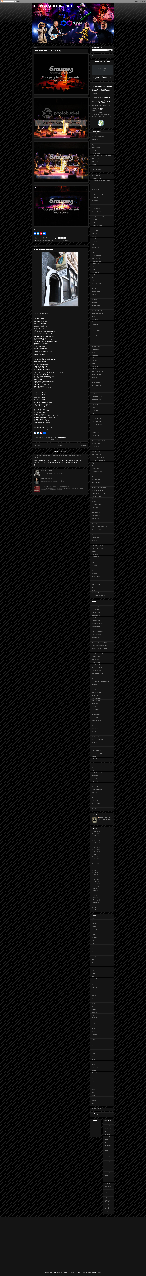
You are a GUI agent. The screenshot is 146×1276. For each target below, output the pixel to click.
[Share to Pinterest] (65, 238)
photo (58, 240)
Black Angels (95, 247)
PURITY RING (95, 507)
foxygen (94, 981)
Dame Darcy (95, 775)
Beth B (93, 770)
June (94, 890)
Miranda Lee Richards (98, 457)
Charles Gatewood (97, 773)
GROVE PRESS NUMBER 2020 (100, 681)
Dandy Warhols (96, 286)
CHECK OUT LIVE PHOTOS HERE (101, 115)
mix (93, 1020)
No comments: (49, 238)
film (93, 976)
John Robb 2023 (96, 698)
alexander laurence (104, 817)
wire (93, 1097)
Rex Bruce (94, 795)
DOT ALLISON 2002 (97, 308)
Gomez (94, 363)
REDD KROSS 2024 (97, 518)
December (96, 877)
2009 (95, 870)
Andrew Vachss (96, 615)
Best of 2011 (107, 1142)
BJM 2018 (94, 241)
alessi (93, 921)
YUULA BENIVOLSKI (97, 169)
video (64, 240)
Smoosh (94, 534)
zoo (93, 1103)
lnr (92, 1006)
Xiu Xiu (93, 590)
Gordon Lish (95, 678)
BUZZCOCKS (95, 264)
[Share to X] (62, 238)
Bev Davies (95, 102)
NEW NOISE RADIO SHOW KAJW (101, 105)
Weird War (94, 581)
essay (93, 970)
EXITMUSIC (95, 324)
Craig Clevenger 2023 (98, 654)
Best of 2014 (107, 1150)
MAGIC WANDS (96, 435)
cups (93, 959)
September (96, 883)
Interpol (94, 388)
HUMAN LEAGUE (96, 385)
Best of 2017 (107, 1159)
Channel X (94, 142)
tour (61, 240)
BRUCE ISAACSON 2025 (98, 631)
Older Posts (83, 446)
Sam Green (95, 800)
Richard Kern (95, 797)
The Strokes (107, 1211)
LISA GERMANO (96, 421)
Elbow (93, 322)
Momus (94, 465)
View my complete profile (104, 819)
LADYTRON (95, 410)
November (96, 879)
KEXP (105, 1197)
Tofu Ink (94, 164)
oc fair (93, 1039)
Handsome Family (96, 374)
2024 (95, 835)
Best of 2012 (107, 1145)
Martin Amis (95, 706)
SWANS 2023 (95, 557)
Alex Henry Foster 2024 (98, 194)
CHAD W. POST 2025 (97, 640)
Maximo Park (95, 446)
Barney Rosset (96, 620)
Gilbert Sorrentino (96, 676)
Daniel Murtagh (96, 101)
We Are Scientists (96, 576)
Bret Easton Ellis (96, 626)
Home (60, 446)
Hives (93, 380)
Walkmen (94, 573)
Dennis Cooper (96, 662)
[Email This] (58, 238)
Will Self (94, 756)
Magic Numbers (96, 432)
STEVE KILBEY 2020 (97, 546)
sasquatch (94, 1070)
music (55, 240)
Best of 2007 (107, 1131)
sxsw (93, 1078)
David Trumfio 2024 (97, 288)
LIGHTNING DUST (97, 418)
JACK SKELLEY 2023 (97, 695)
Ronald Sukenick (96, 734)
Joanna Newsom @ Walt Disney (47, 50)
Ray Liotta (94, 792)
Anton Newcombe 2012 (98, 208)
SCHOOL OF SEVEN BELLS (99, 526)
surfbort (94, 1075)
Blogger (99, 1272)
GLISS (93, 358)
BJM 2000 (94, 233)
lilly (92, 998)
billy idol (94, 943)
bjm (93, 945)
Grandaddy (95, 366)
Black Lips (94, 250)
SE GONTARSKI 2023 (98, 739)
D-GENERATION (96, 283)
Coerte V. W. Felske (97, 651)
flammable (94, 979)
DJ (51, 439)
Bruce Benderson (96, 629)
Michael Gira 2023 (97, 712)
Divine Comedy (96, 305)
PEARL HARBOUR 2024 (98, 493)
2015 (95, 856)
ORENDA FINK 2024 (97, 490)
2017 (95, 851)
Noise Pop (107, 1204)
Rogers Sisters (96, 523)
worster (94, 1100)
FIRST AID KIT (96, 333)
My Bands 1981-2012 (107, 1201)
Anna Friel (94, 767)
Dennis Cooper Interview (46, 478)
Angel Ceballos (96, 100)
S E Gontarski (95, 736)
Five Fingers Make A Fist (107, 1187)
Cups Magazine (96, 145)
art (92, 932)
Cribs (93, 280)
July (94, 888)
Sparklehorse (95, 540)
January (95, 902)
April (94, 895)
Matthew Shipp (96, 443)
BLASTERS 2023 (96, 252)
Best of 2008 (107, 1134)
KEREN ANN (95, 404)
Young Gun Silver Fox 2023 (99, 595)
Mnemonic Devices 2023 (98, 460)
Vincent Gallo (95, 808)
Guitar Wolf (95, 369)
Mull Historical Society (97, 471)
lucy (93, 1015)
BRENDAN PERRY (97, 258)
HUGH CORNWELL (97, 382)
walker (93, 1089)
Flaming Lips (95, 335)
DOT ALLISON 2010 (97, 310)
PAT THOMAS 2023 (97, 720)
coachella (94, 954)
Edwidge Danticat (96, 670)
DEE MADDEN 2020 (97, 294)
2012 (95, 863)
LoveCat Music (96, 153)
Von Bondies (95, 570)
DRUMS (94, 316)
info (93, 992)
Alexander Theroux (97, 606)
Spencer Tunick (96, 806)
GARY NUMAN (96, 346)
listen (51, 240)
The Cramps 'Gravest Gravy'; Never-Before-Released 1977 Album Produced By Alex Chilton (58, 457)
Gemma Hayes (96, 349)
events (93, 973)
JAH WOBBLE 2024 (97, 396)
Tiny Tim (94, 562)
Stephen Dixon (96, 745)
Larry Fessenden (96, 778)
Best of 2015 (107, 1153)
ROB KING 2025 (96, 731)
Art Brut (94, 222)
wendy (93, 1095)
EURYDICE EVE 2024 (97, 673)
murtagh (94, 1026)
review (93, 1064)
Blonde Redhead (96, 255)
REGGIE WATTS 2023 (98, 521)
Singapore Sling (96, 532)
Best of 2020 (107, 1167)
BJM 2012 (94, 236)
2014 (95, 858)
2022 (95, 840)
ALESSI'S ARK (95, 189)
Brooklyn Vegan (96, 139)
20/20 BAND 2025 (96, 178)
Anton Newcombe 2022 (98, 217)
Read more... (95, 93)
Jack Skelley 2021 (96, 692)
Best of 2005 (107, 1125)
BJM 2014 (94, 239)
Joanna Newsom (96, 399)
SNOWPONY (95, 537)
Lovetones (94, 427)
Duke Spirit (95, 319)
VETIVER (94, 568)
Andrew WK (95, 200)
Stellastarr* (95, 543)
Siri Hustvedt (95, 742)
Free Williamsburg (107, 1191)
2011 (95, 865)
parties (93, 1042)
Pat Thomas (95, 717)
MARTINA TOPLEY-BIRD (98, 440)
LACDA (94, 150)
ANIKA (93, 203)
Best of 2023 (107, 1175)
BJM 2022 (94, 244)
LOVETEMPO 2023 (97, 424)
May (94, 893)
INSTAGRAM (95, 108)
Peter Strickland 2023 (97, 786)
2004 (95, 909)
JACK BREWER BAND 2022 (99, 391)
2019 (95, 847)
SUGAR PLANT (96, 551)
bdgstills (94, 934)
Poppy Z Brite (95, 725)
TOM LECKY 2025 (97, 753)
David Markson (96, 659)
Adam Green (95, 183)
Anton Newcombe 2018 (98, 214)
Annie (93, 205)
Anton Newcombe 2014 (98, 211)
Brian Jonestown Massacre (99, 136)
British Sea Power (96, 261)
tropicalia (94, 1084)
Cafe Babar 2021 (96, 634)
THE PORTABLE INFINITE (52, 6)
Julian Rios (95, 703)
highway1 (94, 987)
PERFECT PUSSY (96, 496)
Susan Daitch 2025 (97, 750)
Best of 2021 (107, 1170)
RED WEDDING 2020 (97, 512)
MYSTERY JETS (96, 479)
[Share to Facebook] (63, 238)
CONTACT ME (108, 1184)
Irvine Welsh (95, 689)
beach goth (95, 937)
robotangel (95, 1067)
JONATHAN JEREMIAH (98, 402)
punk (93, 1056)
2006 (95, 905)
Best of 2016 (107, 1156)
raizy (93, 1062)
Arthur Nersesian (96, 618)
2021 (95, 842)
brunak (93, 948)
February (95, 900)
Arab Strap (95, 219)
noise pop (94, 1034)
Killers (93, 407)
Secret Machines (96, 529)
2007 (95, 874)
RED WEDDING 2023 (97, 515)
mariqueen (95, 1017)
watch (67, 240)
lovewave (94, 1012)
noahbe (94, 1031)
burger (93, 951)
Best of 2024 (107, 1178)
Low (93, 429)
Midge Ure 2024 (96, 452)
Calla (93, 266)
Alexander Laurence (97, 97)
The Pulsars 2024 (96, 559)
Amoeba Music (108, 1123)
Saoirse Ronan (96, 803)
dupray (93, 968)
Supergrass (95, 554)
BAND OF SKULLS (97, 225)
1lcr (93, 918)
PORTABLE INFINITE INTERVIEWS (101, 156)
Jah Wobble (95, 393)
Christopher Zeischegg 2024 (99, 648)
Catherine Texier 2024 (98, 637)
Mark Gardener (96, 438)
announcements (46, 240)
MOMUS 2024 (95, 468)
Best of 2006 (107, 1128)
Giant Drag (95, 355)
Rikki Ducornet (96, 728)
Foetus (93, 338)
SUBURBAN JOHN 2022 (98, 548)
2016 (95, 854)
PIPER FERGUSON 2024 (98, 789)
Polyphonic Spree (96, 504)
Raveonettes (95, 510)
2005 (95, 907)
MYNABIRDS (95, 476)
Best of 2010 (107, 1139)
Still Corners (95, 161)
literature (94, 1003)
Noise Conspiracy (96, 482)
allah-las (94, 926)
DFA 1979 (94, 299)
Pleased (94, 501)
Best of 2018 (107, 1161)
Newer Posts (37, 446)
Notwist (94, 485)
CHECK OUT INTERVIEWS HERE (101, 116)
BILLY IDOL (95, 230)
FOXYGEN (95, 341)
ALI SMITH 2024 (96, 197)
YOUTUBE (94, 109)
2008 (95, 872)
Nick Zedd (94, 784)
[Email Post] (55, 238)
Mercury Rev (95, 449)
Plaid (93, 498)
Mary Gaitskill (95, 709)
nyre (93, 1037)
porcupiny (94, 1048)
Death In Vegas (96, 291)
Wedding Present (96, 579)
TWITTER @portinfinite (98, 112)
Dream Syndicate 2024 (98, 313)
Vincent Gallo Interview (46, 470)
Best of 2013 (107, 1148)
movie (93, 1023)
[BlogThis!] (60, 238)
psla (93, 1051)
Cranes (94, 277)
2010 (95, 868)
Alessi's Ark (95, 133)
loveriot (94, 1009)
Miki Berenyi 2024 (96, 454)
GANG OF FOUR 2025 (98, 344)
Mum (93, 474)
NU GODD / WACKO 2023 (99, 487)
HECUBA (94, 377)
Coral (93, 275)
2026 (95, 831)
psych (93, 1053)
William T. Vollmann (97, 759)
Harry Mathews (96, 684)
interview (94, 995)
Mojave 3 (94, 463)
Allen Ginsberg (96, 612)
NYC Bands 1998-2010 (107, 1208)
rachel (93, 1059)
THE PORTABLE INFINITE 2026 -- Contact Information (54, 486)
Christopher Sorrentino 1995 (99, 642)
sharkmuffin (95, 1073)
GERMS (94, 352)
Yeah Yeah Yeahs (96, 592)
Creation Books (96, 656)
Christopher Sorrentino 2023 (99, 645)
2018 (95, 849)
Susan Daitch (95, 748)
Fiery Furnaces (96, 330)
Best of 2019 (107, 1164)
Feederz (94, 327)
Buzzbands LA (108, 1181)
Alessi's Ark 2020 (96, 192)
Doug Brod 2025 (96, 665)
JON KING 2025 (96, 700)
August (95, 886)
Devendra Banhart (97, 297)
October (95, 881)
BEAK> (93, 228)
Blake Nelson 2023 (97, 623)
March (95, 897)
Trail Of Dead (95, 565)
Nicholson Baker (96, 714)
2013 (95, 861)
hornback (94, 990)
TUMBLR (94, 111)
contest (94, 957)
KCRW (106, 1195)
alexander (39, 240)
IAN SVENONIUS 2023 (98, 687)
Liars (93, 413)
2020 (95, 845)
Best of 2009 (107, 1137)
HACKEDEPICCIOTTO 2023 (99, 371)
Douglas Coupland (97, 667)
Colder (93, 269)
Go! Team (94, 360)
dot (92, 965)
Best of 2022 (107, 1172)
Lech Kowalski (95, 781)
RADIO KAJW (95, 158)
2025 (95, 833)
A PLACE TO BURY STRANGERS (101, 181)
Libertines (94, 416)
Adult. (93, 186)
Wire (93, 167)
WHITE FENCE (96, 584)
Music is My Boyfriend (43, 249)
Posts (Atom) (63, 451)
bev (93, 940)
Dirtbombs (94, 302)
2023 (95, 838)
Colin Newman (96, 272)
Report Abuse (96, 1108)
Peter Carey (95, 723)
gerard (93, 984)
